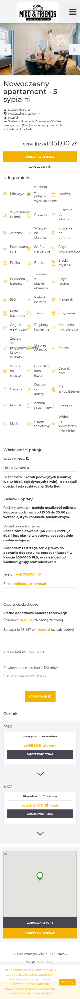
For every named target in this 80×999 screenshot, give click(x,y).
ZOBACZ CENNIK (40, 166)
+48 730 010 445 (41, 962)
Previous (5, 49)
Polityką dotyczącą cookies (30, 979)
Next (74, 49)
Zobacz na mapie (40, 922)
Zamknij (67, 982)
